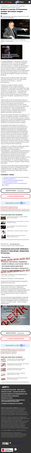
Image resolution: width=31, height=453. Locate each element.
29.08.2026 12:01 (5, 244)
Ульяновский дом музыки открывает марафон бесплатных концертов (17, 217)
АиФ (2, 42)
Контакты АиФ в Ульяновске (10, 396)
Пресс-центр (21, 389)
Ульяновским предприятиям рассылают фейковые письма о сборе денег (16, 369)
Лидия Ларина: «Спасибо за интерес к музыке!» (17, 230)
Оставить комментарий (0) (15, 196)
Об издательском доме (8, 389)
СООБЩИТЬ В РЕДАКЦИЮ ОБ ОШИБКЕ (12, 403)
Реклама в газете (6, 391)
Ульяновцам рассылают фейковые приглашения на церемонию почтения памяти (13, 315)
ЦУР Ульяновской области (8, 276)
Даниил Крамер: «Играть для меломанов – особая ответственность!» (16, 236)
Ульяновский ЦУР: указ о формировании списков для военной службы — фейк (16, 359)
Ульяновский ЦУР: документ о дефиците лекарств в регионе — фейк (16, 374)
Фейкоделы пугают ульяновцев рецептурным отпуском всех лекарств (17, 378)
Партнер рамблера (13, 445)
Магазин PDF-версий (19, 391)
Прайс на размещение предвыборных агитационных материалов (13, 400)
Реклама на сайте (6, 398)
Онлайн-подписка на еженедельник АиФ (14, 394)
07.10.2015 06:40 (5, 6)
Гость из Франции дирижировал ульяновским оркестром (12, 181)
